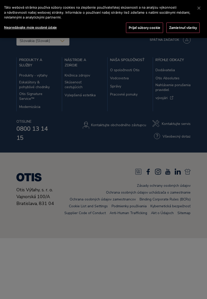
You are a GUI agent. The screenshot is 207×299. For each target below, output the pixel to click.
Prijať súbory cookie (144, 28)
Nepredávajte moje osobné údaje (30, 27)
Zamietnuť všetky (183, 28)
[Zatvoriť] (198, 8)
